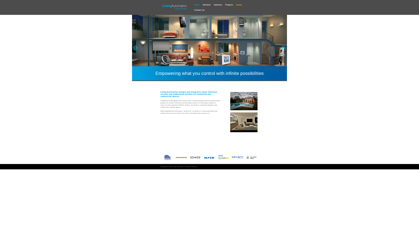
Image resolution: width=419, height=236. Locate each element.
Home (196, 5)
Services (207, 5)
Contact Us (199, 10)
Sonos (239, 5)
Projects (229, 5)
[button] (135, 48)
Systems (218, 5)
